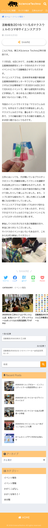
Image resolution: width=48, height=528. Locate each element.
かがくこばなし (11, 489)
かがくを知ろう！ (12, 494)
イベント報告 (20, 287)
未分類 (7, 500)
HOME (25, 517)
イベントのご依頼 (8, 10)
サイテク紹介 (23, 10)
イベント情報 (10, 483)
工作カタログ (37, 10)
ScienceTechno (29, 4)
